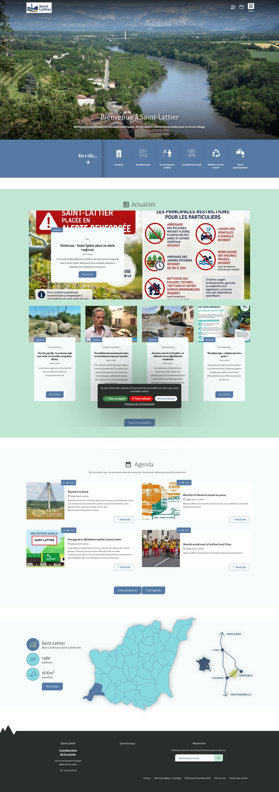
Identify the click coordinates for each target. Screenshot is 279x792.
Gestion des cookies (238, 778)
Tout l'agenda (153, 590)
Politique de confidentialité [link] (139, 404)
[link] (241, 7)
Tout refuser (142, 398)
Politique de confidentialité (198, 778)
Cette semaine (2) (127, 590)
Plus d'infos (87, 274)
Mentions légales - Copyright (167, 778)
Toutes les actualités (139, 422)
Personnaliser (166, 398)
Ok (218, 757)
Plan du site (220, 778)
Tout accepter (116, 398)
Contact (147, 778)
